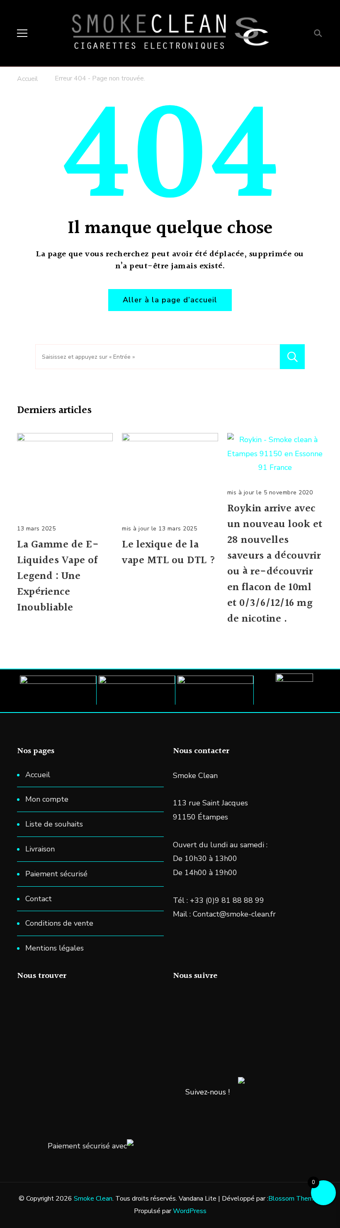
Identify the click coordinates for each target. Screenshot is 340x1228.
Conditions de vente (59, 923)
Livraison (40, 849)
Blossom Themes (294, 1198)
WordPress (189, 1211)
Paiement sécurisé (56, 874)
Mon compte (46, 799)
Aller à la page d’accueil (170, 300)
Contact (38, 899)
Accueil (37, 775)
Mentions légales (54, 948)
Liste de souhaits (54, 824)
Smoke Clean (93, 1198)
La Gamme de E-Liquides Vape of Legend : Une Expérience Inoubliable (58, 576)
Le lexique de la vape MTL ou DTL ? (169, 553)
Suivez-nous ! (207, 1092)
